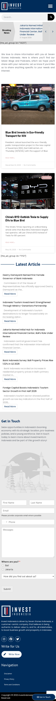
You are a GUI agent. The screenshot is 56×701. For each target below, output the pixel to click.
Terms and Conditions (12, 684)
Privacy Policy (9, 679)
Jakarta (9, 569)
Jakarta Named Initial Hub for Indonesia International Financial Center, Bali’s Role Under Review (28, 333)
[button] (50, 6)
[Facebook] (11, 639)
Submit (7, 589)
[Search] (51, 17)
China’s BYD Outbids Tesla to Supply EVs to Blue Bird (26, 218)
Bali (7, 565)
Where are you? (10, 561)
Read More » (10, 158)
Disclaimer (8, 673)
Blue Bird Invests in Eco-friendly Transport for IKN (24, 134)
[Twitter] (17, 639)
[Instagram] (4, 639)
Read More (10, 293)
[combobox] (5, 522)
